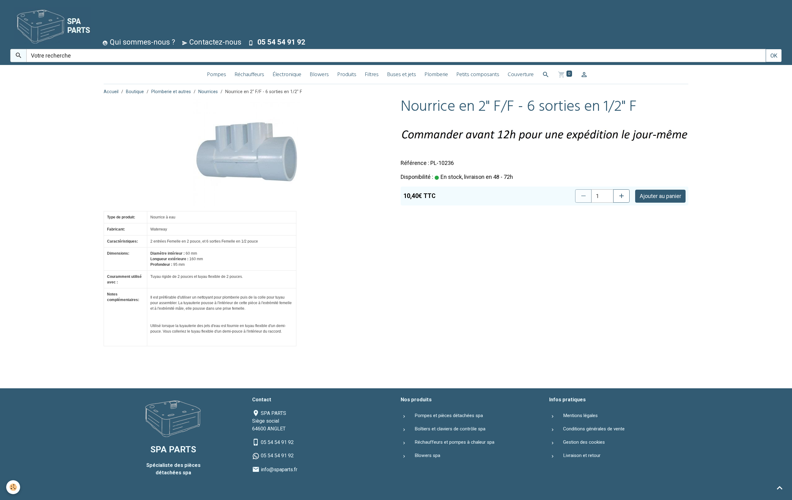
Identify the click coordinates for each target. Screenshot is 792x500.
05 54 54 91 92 (277, 442)
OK (773, 55)
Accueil (111, 91)
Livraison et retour (581, 455)
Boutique (135, 91)
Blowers (319, 75)
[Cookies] (13, 487)
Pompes (216, 75)
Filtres (372, 75)
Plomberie (436, 75)
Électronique (287, 75)
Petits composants (477, 75)
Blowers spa (427, 455)
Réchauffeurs (249, 75)
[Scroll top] (779, 487)
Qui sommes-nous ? (141, 42)
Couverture (521, 75)
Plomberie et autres (171, 91)
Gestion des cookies (584, 442)
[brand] (51, 26)
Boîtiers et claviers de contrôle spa (450, 429)
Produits (346, 75)
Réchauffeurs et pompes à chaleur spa (454, 442)
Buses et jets (401, 75)
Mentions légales (580, 415)
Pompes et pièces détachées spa (449, 415)
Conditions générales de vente (594, 429)
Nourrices (208, 91)
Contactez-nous (214, 42)
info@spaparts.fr (279, 469)
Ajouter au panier (660, 196)
